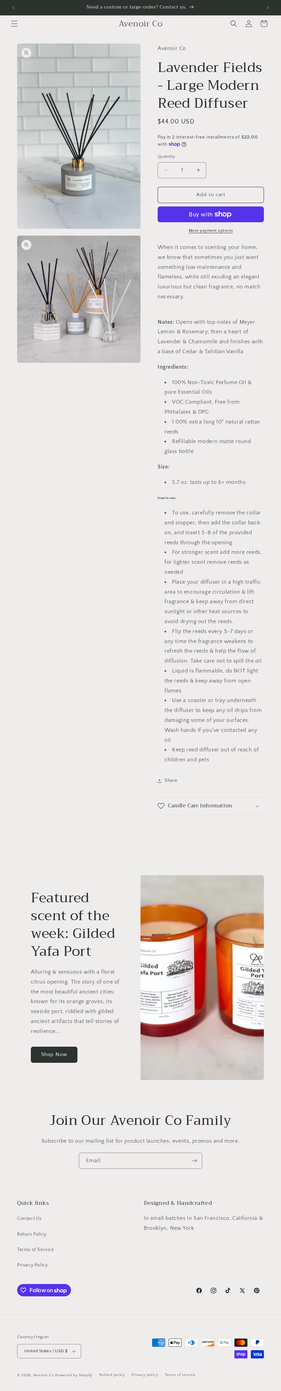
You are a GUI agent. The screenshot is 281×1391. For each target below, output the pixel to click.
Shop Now (54, 1054)
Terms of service (180, 1375)
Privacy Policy (32, 1265)
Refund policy (112, 1375)
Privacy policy (145, 1375)
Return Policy (32, 1234)
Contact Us (29, 1218)
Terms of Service (35, 1249)
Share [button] (171, 780)
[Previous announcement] (13, 7)
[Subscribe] (194, 1161)
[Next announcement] (267, 7)
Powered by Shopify (74, 1375)
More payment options (211, 230)
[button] (14, 23)
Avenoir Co (44, 1375)
